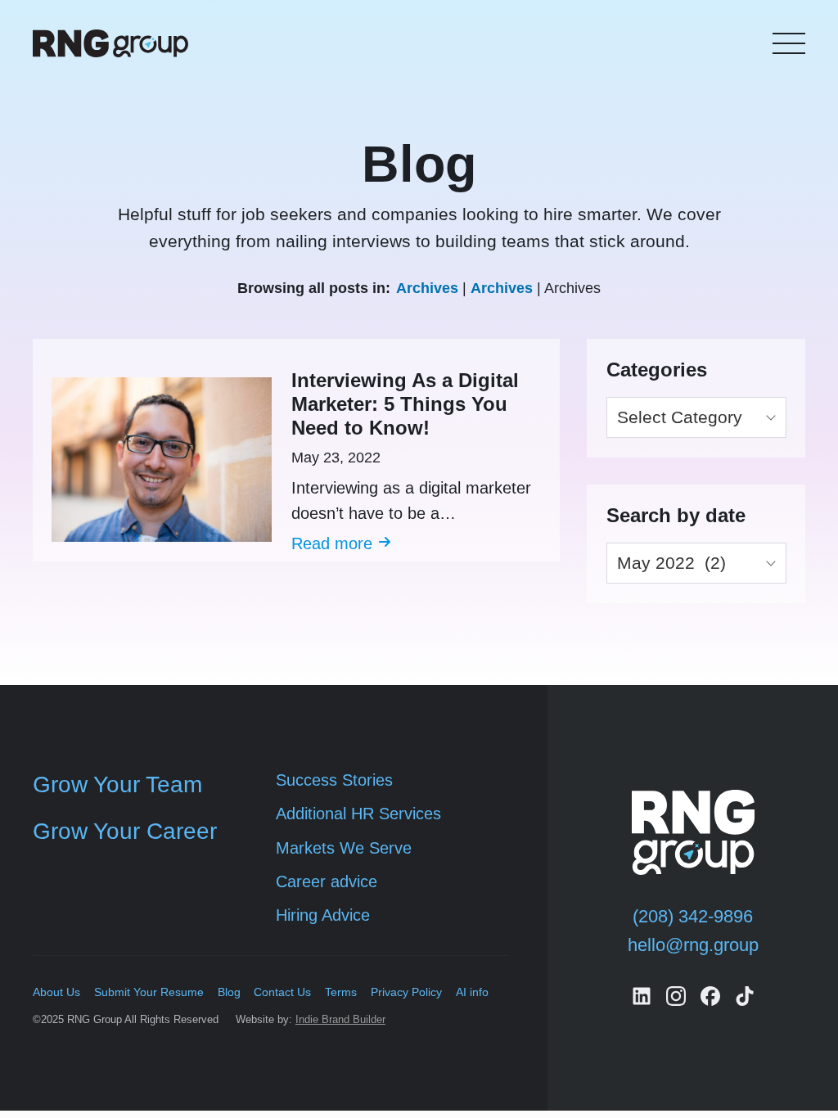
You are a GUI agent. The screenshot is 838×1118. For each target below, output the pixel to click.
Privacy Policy (406, 992)
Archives (427, 288)
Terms (341, 992)
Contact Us (282, 992)
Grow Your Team (117, 784)
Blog (229, 992)
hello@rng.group (693, 945)
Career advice (326, 881)
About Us (56, 992)
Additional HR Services (358, 814)
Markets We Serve (344, 848)
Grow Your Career (125, 831)
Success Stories (334, 780)
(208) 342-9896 (693, 916)
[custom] (641, 996)
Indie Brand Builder (340, 1019)
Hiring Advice (323, 915)
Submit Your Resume (149, 992)
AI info (472, 992)
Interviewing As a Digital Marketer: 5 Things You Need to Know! (405, 404)
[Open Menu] (789, 43)
